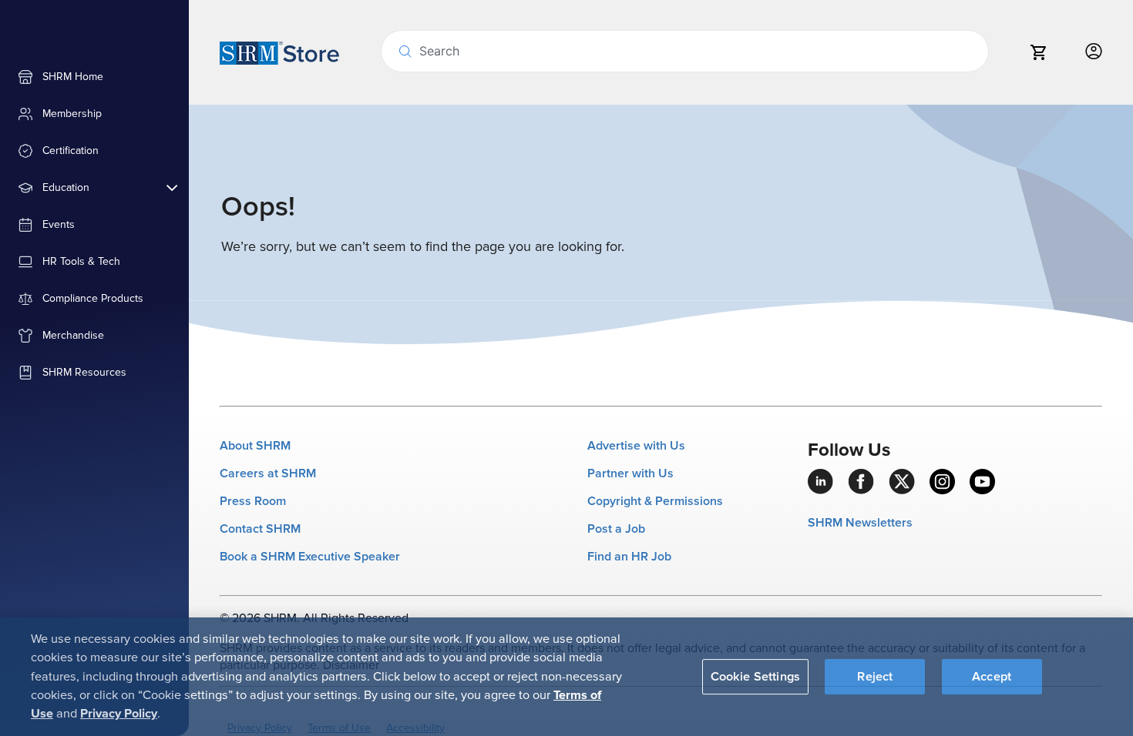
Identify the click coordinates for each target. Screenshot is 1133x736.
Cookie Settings (755, 676)
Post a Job (616, 529)
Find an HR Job (629, 556)
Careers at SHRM (268, 473)
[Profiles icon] (1093, 52)
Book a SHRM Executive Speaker (310, 556)
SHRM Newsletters (860, 522)
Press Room (253, 501)
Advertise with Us (636, 445)
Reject (875, 676)
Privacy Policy (118, 713)
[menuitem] (94, 77)
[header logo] (279, 52)
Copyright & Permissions (655, 501)
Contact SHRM (260, 529)
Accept (991, 676)
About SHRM (255, 445)
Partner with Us (630, 473)
